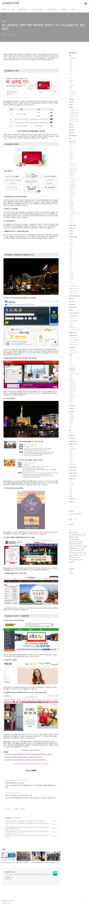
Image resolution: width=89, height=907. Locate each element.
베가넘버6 (72, 188)
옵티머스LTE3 (73, 166)
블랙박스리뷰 (73, 293)
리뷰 (84, 555)
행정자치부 (71, 127)
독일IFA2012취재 (74, 121)
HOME (4, 9)
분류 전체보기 (72, 52)
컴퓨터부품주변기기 (74, 344)
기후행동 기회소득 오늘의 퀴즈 (75, 544)
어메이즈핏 (72, 85)
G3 (70, 146)
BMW (71, 250)
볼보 (71, 259)
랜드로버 (72, 279)
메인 (70, 55)
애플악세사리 (73, 327)
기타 (71, 403)
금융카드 (71, 310)
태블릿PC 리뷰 (72, 332)
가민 (71, 71)
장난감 (71, 425)
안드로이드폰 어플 (74, 213)
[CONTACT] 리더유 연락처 (75, 514)
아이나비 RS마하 (73, 286)
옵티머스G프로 (73, 168)
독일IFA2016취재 (74, 117)
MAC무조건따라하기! (74, 296)
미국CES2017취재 (74, 114)
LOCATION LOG (37, 9)
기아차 (71, 241)
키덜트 (71, 96)
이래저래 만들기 (73, 476)
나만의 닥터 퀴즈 (72, 557)
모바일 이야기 (72, 141)
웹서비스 (72, 398)
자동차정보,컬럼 (73, 236)
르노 (71, 76)
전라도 (71, 458)
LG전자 (80, 555)
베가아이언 (72, 186)
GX (70, 150)
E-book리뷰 (72, 347)
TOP (85, 901)
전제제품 (72, 416)
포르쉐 (71, 273)
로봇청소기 (72, 91)
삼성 (71, 64)
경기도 (71, 453)
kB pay (70, 546)
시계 (71, 432)
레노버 (71, 218)
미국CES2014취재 (74, 119)
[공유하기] (9, 809)
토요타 (71, 266)
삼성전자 (76, 532)
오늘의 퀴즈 (71, 562)
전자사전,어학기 (73, 389)
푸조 (71, 264)
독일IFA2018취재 (74, 110)
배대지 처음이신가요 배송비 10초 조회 (18, 795)
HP (70, 89)
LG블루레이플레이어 (74, 373)
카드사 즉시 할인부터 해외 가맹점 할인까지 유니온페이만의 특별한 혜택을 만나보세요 (30, 786)
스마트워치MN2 (73, 320)
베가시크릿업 (73, 182)
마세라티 (72, 275)
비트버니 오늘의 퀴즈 (73, 559)
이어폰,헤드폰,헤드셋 (74, 313)
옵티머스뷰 (72, 173)
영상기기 (72, 378)
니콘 (71, 364)
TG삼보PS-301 (73, 342)
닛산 (71, 282)
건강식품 (71, 408)
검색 (81, 3)
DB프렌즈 (71, 501)
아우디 (71, 252)
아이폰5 (71, 197)
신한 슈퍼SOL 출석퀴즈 (74, 539)
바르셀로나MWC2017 (75, 112)
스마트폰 (72, 202)
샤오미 (71, 78)
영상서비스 (71, 299)
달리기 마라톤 (73, 94)
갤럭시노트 (72, 177)
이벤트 (70, 496)
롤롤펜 (71, 325)
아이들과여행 (73, 449)
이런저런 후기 (72, 438)
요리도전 (71, 234)
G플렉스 (72, 155)
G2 (70, 161)
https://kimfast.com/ (11, 793)
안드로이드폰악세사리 (74, 329)
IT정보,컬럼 (72, 58)
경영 (71, 491)
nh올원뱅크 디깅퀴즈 (73, 548)
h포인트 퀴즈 (78, 553)
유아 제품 (71, 411)
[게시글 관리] (11, 809)
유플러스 (72, 215)
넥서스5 (71, 152)
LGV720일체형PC (74, 340)
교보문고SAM (73, 349)
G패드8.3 (72, 157)
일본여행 (72, 446)
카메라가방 (72, 366)
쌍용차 (71, 246)
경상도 (71, 460)
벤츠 (71, 248)
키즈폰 (71, 220)
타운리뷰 (71, 532)
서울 (71, 451)
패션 (70, 430)
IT (82, 546)
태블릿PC (72, 204)
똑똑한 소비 (72, 435)
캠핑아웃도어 (72, 304)
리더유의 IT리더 (10, 3)
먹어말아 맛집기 (73, 467)
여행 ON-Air (73, 464)
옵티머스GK (72, 164)
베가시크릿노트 (73, 184)
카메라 (70, 355)
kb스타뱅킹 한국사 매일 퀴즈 (75, 535)
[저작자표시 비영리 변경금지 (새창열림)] (22, 809)
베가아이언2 (72, 179)
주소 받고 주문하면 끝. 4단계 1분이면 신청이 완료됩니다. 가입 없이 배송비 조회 (30, 798)
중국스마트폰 (73, 143)
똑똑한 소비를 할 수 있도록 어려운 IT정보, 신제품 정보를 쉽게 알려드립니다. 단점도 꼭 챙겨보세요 (28, 874)
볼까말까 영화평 (73, 473)
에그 (71, 222)
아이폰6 (71, 195)
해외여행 (7, 818)
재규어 (71, 257)
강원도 (71, 455)
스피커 (71, 376)
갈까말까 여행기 (73, 444)
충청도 (71, 462)
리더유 (73, 553)
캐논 (71, 357)
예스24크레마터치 (74, 352)
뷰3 (70, 159)
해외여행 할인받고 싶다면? (14, 783)
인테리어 (71, 231)
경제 (71, 493)
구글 (71, 62)
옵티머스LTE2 (73, 170)
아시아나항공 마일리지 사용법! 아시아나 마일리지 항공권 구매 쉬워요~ (24, 821)
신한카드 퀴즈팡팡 (77, 546)
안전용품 (72, 371)
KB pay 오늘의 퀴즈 (73, 555)
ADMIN (63, 9)
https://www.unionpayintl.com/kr (14, 780)
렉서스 (71, 261)
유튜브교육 (71, 130)
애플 (71, 60)
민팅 (70, 138)
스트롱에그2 (72, 323)
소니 (71, 82)
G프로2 (71, 148)
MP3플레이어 (73, 385)
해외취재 (71, 107)
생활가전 (72, 394)
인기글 (75, 519)
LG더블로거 (72, 479)
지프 (71, 270)
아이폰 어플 (72, 211)
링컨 (71, 255)
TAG (12, 9)
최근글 (70, 519)
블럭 (71, 427)
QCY (71, 87)
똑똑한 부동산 (72, 228)
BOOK (71, 423)
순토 (71, 73)
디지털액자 (72, 382)
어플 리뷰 (72, 209)
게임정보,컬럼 (72, 225)
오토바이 (71, 105)
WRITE (73, 9)
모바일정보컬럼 (72, 135)
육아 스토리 (72, 406)
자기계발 (72, 484)
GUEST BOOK (51, 9)
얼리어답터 (71, 537)
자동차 (83, 548)
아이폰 (71, 200)
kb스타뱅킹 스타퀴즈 (79, 550)
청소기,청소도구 (73, 391)
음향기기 (72, 380)
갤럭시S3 (72, 175)
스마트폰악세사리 (73, 316)
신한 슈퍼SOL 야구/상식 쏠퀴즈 (76, 541)
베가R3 (71, 191)
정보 (71, 486)
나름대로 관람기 (73, 441)
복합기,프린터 (73, 387)
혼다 (71, 268)
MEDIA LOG (23, 9)
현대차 (71, 239)
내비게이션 (72, 284)
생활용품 (72, 414)
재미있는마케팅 (72, 307)
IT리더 (84, 535)
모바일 (80, 559)
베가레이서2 (72, 193)
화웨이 (71, 80)
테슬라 (71, 69)
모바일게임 (71, 550)
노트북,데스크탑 (73, 335)
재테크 (70, 99)
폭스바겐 (72, 277)
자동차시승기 (72, 301)
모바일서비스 (73, 396)
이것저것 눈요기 (73, 470)
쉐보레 (71, 243)
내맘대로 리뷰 (72, 369)
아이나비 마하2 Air (74, 288)
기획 (71, 488)
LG (70, 67)
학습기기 (72, 420)
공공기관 (71, 124)
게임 (70, 553)
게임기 (71, 400)
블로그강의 (71, 132)
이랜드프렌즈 (72, 499)
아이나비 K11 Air (73, 291)
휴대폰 (71, 206)
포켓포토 (72, 318)
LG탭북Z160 (73, 337)
